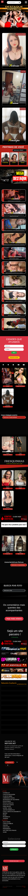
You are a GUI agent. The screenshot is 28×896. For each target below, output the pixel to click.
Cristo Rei (23, 71)
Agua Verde (6, 821)
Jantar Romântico (9, 810)
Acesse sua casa (14, 861)
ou (17, 762)
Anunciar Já (9, 762)
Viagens (5, 818)
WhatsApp (15, 637)
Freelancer (7, 806)
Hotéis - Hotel (7, 808)
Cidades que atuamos (14, 340)
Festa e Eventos (8, 803)
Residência (6, 816)
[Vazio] (14, 688)
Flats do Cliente (8, 804)
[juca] (14, 531)
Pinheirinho (22, 108)
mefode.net (5, 887)
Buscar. (15, 849)
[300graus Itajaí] (14, 648)
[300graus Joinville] (14, 665)
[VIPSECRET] (14, 670)
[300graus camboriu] (14, 683)
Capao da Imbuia (8, 823)
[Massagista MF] (14, 524)
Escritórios (7, 801)
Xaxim (4, 832)
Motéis (5, 813)
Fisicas (20, 562)
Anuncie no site (14, 357)
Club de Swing (7, 796)
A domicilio (6, 792)
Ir (14, 352)
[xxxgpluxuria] (14, 659)
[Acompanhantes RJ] (14, 653)
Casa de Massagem (9, 794)
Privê (4, 815)
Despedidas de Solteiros (11, 799)
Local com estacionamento (12, 811)
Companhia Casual (9, 798)
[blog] (14, 518)
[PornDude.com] (14, 676)
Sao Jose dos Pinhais (20, 34)
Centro (5, 825)
